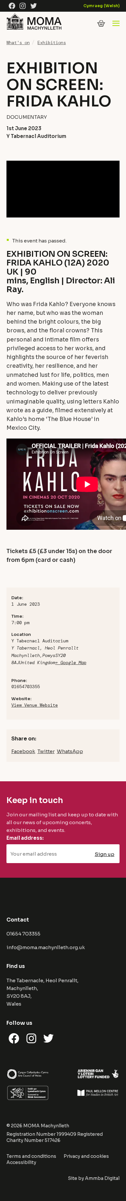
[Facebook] (12, 6)
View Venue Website (34, 705)
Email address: (25, 838)
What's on (18, 42)
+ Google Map (70, 662)
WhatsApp (70, 751)
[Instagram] (22, 6)
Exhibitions (51, 42)
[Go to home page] (33, 30)
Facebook (23, 751)
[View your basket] (101, 23)
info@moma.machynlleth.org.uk (45, 947)
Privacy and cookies (86, 1156)
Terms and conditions (31, 1156)
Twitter (46, 751)
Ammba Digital (102, 1178)
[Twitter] (33, 6)
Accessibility (21, 1162)
